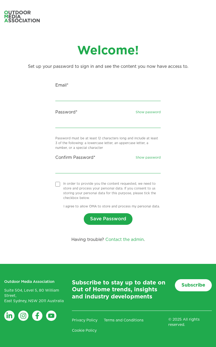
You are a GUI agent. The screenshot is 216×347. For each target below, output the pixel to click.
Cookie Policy (84, 330)
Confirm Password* (75, 157)
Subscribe (193, 285)
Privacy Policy (84, 320)
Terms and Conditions (124, 320)
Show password (148, 112)
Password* (66, 112)
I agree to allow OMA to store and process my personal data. (111, 206)
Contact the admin (124, 239)
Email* (61, 85)
